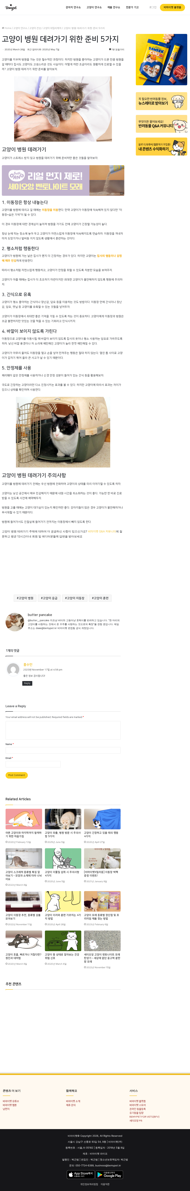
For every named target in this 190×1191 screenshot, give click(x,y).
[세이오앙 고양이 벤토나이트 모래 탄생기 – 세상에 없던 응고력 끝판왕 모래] (102, 941)
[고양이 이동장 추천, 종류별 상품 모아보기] (24, 901)
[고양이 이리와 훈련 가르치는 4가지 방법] (63, 901)
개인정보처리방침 (89, 1184)
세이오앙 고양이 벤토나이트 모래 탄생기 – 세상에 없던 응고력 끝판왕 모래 (102, 958)
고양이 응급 (50, 598)
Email (9, 758)
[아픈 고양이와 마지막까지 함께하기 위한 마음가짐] (24, 819)
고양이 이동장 (75, 598)
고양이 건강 (35, 28)
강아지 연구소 (73, 7)
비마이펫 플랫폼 (172, 7)
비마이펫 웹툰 (10, 1105)
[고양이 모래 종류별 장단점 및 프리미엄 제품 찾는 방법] (102, 901)
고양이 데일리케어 (52, 28)
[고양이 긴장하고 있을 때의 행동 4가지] (102, 819)
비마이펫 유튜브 (11, 1101)
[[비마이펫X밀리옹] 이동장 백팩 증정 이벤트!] (102, 858)
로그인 (153, 7)
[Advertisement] (63, 565)
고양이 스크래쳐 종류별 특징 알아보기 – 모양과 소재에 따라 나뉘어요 (24, 876)
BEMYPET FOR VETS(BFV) (144, 1116)
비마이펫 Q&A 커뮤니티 (102, 531)
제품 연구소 (113, 7)
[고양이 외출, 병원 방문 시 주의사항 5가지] (63, 819)
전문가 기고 (132, 7)
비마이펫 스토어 (138, 1105)
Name (10, 744)
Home (7, 28)
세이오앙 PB (136, 1120)
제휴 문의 (71, 1105)
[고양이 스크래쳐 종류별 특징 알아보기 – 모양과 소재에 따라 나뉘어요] (24, 858)
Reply (27, 683)
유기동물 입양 (136, 1112)
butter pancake (40, 615)
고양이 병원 (26, 598)
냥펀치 (6, 1109)
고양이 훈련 (101, 598)
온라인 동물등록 (138, 1109)
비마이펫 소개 (73, 1101)
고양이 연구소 (94, 7)
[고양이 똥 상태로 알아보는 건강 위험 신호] (63, 941)
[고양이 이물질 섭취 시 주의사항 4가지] (63, 858)
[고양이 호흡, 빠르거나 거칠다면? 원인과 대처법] (24, 941)
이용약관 (105, 1184)
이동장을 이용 (50, 210)
